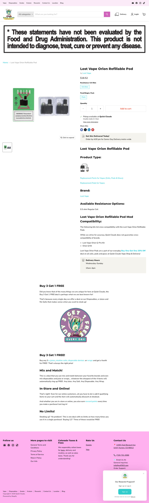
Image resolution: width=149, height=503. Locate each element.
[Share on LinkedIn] (89, 129)
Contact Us (46, 3)
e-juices (51, 360)
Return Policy (36, 458)
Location (55, 3)
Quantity (83, 103)
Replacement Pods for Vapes (92, 183)
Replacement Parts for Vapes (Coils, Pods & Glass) (101, 178)
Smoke (21, 3)
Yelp (87, 449)
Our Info (34, 461)
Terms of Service (37, 454)
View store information (90, 122)
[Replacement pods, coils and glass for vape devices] (84, 173)
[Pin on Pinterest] (92, 129)
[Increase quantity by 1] (100, 109)
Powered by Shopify (10, 496)
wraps (90, 360)
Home (5, 63)
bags (63, 450)
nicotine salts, (62, 360)
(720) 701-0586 (122, 455)
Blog (61, 3)
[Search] (107, 14)
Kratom (28, 3)
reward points (91, 401)
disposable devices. (76, 360)
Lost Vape (87, 73)
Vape (4, 3)
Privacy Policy (36, 451)
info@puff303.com (121, 465)
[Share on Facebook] (81, 129)
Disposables (13, 3)
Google (89, 445)
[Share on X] (85, 129)
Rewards (37, 3)
